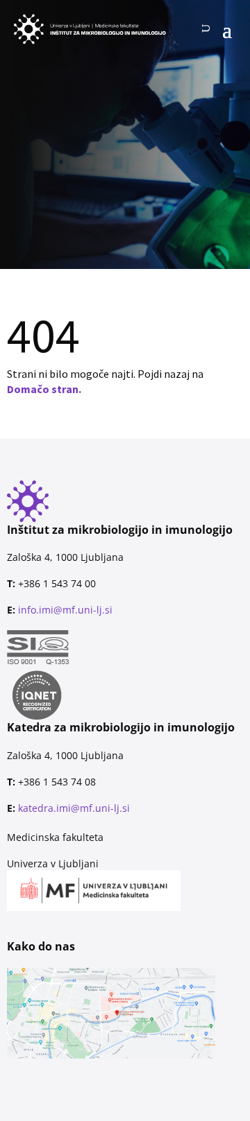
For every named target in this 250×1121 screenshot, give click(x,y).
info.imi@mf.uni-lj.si (65, 609)
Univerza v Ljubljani (53, 863)
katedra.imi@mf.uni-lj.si (74, 808)
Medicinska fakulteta (55, 837)
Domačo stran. (44, 389)
